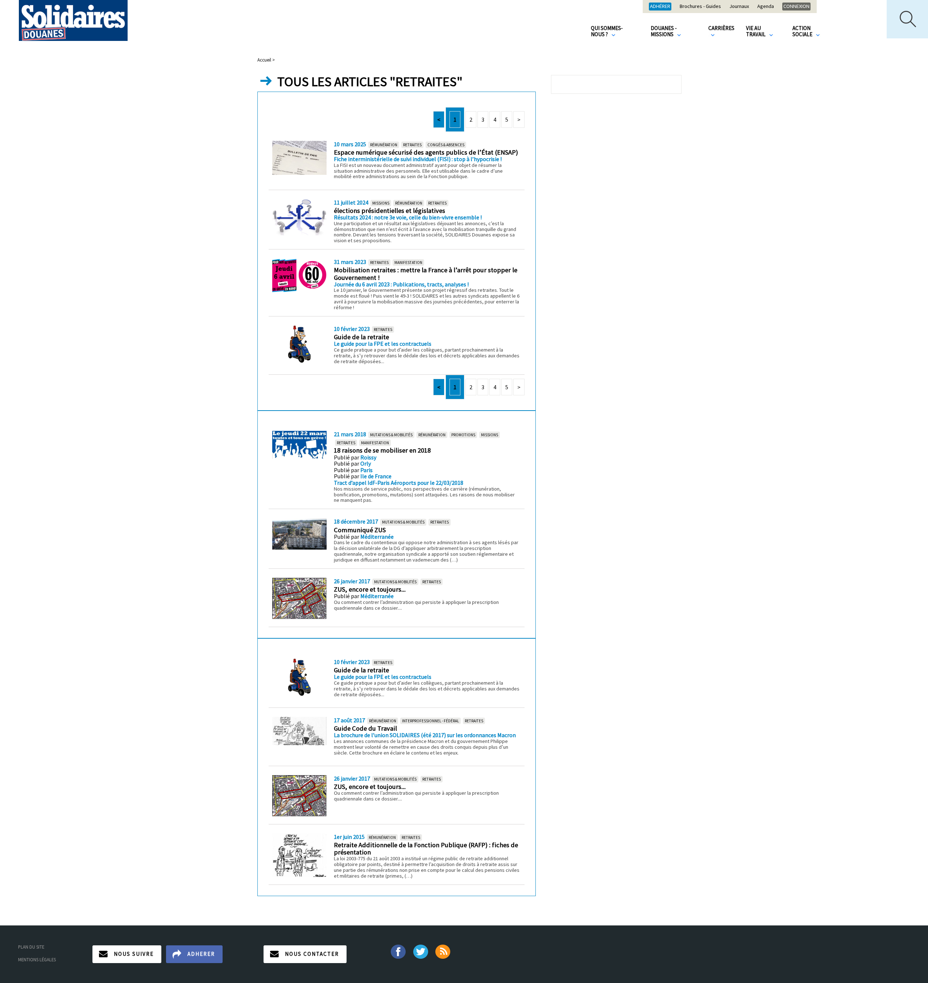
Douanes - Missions (664, 31)
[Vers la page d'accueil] (73, 20)
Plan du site (31, 947)
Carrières (721, 28)
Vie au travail (756, 31)
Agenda (765, 6)
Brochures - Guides (700, 6)
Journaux (739, 6)
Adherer (201, 953)
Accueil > (266, 60)
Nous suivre (134, 953)
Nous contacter (312, 953)
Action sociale (802, 31)
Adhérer (660, 6)
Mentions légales (37, 959)
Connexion (796, 6)
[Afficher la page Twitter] (420, 951)
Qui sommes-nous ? (607, 31)
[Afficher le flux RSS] (443, 951)
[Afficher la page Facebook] (398, 951)
